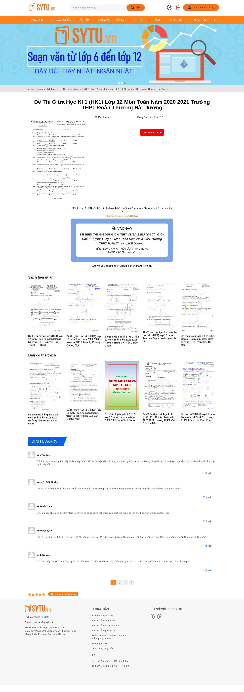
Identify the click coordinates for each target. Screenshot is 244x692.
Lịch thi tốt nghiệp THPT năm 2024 (110, 661)
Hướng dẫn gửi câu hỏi (104, 630)
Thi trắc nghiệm (60, 19)
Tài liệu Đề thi (177, 19)
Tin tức (138, 19)
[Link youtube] (177, 7)
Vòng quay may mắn (103, 648)
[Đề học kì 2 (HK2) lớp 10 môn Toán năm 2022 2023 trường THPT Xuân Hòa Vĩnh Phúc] (180, 409)
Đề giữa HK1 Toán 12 (150, 117)
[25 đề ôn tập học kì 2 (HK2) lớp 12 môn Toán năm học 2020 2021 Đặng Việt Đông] (103, 409)
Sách (156, 19)
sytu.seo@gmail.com (43, 622)
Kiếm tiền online (205, 19)
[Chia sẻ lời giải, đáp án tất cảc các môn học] (42, 7)
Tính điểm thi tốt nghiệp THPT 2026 (110, 666)
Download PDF (152, 132)
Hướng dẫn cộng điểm (103, 620)
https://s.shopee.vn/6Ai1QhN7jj (122, 216)
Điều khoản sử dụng (102, 615)
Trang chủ (35, 19)
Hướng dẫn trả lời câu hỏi (105, 625)
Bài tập (120, 19)
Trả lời (207, 473)
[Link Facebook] (169, 7)
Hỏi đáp (84, 19)
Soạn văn (102, 19)
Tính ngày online (100, 643)
